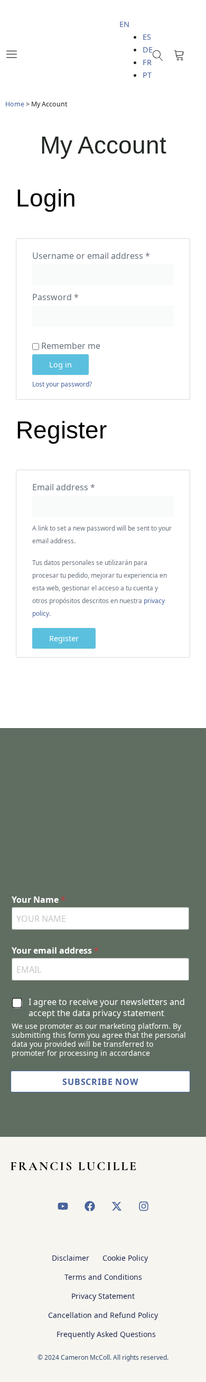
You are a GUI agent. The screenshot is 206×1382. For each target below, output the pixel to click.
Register (64, 638)
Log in (60, 364)
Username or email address (103, 254)
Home (14, 104)
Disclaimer (70, 1258)
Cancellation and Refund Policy (103, 1315)
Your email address (55, 951)
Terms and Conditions (103, 1277)
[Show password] (98, 316)
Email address (81, 486)
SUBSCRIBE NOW (100, 1082)
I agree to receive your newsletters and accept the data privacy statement (107, 1008)
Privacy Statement (103, 1296)
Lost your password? (62, 384)
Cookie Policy (125, 1258)
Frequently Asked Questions (106, 1334)
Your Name (38, 900)
